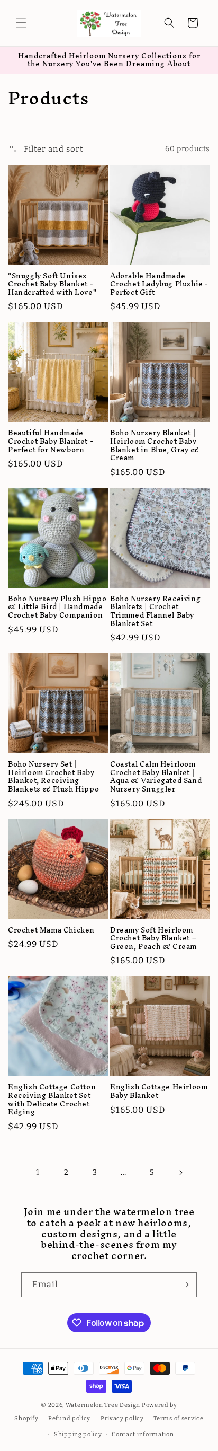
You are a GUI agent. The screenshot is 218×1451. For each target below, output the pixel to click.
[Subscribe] (184, 1284)
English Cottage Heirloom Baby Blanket (158, 1091)
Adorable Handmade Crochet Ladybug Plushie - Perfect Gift (159, 284)
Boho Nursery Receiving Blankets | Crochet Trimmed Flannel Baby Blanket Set (155, 611)
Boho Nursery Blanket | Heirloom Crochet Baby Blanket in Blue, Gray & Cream (154, 445)
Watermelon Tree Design (103, 1405)
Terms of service (178, 1418)
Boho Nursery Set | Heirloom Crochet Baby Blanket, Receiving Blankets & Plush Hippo (53, 776)
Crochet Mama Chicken (51, 930)
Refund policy (69, 1418)
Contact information (143, 1434)
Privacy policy (122, 1418)
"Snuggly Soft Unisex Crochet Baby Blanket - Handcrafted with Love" (52, 284)
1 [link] (38, 1172)
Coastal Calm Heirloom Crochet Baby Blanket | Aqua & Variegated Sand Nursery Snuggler (156, 776)
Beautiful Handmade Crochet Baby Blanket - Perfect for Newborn (50, 441)
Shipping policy (78, 1434)
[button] (21, 22)
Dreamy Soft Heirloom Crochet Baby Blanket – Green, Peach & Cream (153, 938)
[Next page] (180, 1172)
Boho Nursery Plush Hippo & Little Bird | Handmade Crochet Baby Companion (57, 607)
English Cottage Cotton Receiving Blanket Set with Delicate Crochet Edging (52, 1099)
